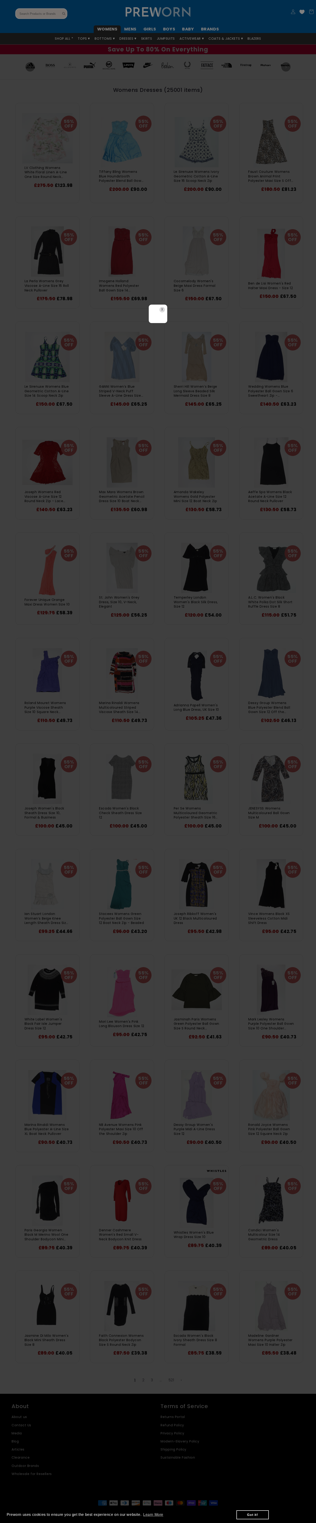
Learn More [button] (153, 1515)
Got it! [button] (252, 1515)
